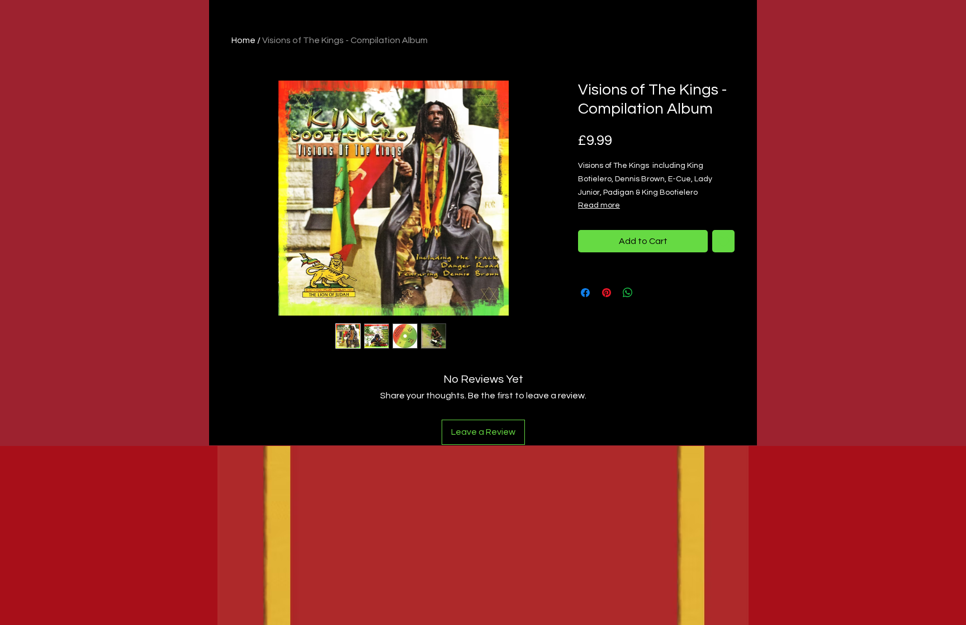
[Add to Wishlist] (723, 241)
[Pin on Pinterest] (606, 292)
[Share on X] (649, 292)
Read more (599, 205)
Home (243, 40)
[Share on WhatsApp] (627, 292)
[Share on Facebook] (585, 292)
